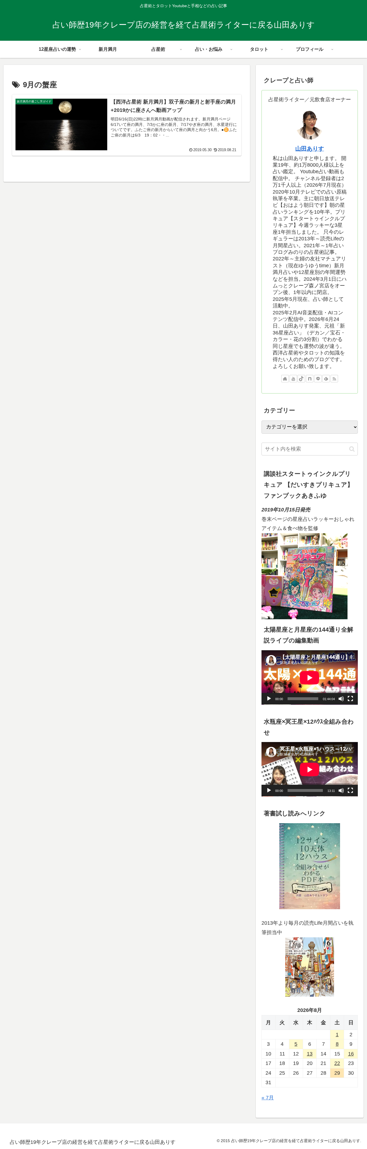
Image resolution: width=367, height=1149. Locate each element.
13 (310, 1054)
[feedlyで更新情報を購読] (326, 378)
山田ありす (309, 148)
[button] (352, 449)
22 (337, 1063)
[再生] (269, 699)
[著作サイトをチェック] (285, 378)
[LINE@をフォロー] (318, 378)
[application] (309, 678)
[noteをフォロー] (309, 378)
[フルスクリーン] (350, 699)
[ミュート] (341, 699)
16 (351, 1054)
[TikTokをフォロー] (301, 378)
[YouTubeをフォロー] (293, 378)
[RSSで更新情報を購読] (334, 378)
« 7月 (267, 1098)
